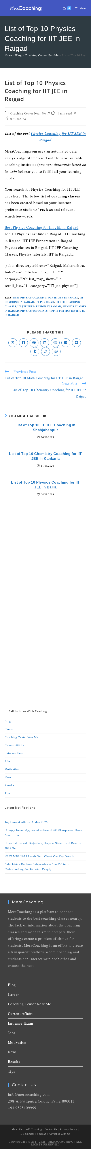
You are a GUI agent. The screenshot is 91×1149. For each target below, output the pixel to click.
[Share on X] (12, 342)
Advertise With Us (59, 1133)
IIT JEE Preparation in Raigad (39, 306)
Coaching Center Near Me (42, 55)
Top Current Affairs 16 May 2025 (26, 822)
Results (9, 785)
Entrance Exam (14, 753)
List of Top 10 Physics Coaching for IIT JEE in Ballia (45, 485)
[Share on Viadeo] (45, 351)
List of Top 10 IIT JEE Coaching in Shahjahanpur (45, 427)
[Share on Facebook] (23, 342)
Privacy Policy (68, 1129)
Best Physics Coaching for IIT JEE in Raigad (42, 227)
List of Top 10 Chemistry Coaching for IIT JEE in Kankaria (45, 456)
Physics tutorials (34, 311)
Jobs (7, 761)
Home (8, 55)
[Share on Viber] (55, 342)
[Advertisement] (45, 556)
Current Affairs (14, 745)
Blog (18, 55)
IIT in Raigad (45, 302)
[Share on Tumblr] (34, 351)
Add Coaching (33, 1129)
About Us (17, 1129)
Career (9, 729)
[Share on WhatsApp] (56, 351)
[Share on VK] (65, 342)
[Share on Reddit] (76, 342)
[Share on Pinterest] (34, 342)
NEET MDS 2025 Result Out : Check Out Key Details (39, 856)
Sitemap (41, 1133)
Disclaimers (27, 1133)
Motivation (12, 769)
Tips (7, 793)
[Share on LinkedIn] (44, 342)
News (8, 777)
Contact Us (51, 1129)
